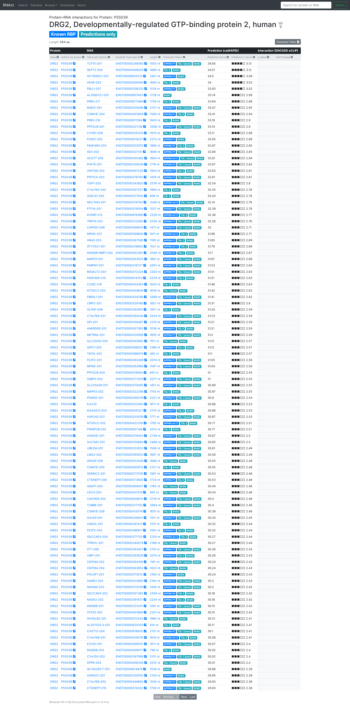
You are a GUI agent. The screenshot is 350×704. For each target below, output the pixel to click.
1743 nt (155, 391)
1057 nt (155, 309)
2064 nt (155, 505)
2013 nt (155, 429)
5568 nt (155, 297)
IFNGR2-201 (95, 397)
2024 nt (155, 316)
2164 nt (155, 581)
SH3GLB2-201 (96, 618)
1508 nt (155, 448)
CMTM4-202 (95, 562)
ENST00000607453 (129, 95)
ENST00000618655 (129, 631)
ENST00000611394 (129, 120)
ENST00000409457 (129, 486)
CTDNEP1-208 (97, 480)
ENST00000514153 (129, 278)
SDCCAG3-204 (97, 536)
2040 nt (155, 253)
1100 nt (155, 240)
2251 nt (155, 612)
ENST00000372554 (129, 618)
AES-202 (93, 152)
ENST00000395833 (129, 454)
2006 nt (155, 126)
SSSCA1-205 (95, 196)
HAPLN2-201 (96, 416)
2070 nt (155, 278)
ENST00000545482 (129, 158)
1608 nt (155, 152)
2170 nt (155, 410)
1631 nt (155, 511)
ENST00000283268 (129, 360)
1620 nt (155, 284)
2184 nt (155, 574)
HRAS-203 (94, 240)
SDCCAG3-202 (97, 593)
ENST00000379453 (129, 435)
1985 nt (155, 618)
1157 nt (155, 517)
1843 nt (155, 120)
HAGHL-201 (95, 524)
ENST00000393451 (129, 549)
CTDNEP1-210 (96, 688)
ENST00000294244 (129, 316)
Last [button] (192, 696)
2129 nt (155, 536)
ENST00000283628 (129, 555)
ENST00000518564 (129, 372)
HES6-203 (94, 82)
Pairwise (36, 5)
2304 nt (155, 593)
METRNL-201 (96, 335)
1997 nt (155, 473)
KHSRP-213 (94, 215)
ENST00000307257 (129, 189)
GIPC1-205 (94, 347)
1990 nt (155, 145)
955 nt (154, 492)
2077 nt (155, 379)
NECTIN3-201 (96, 202)
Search (23, 5)
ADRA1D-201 (95, 435)
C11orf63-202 (96, 189)
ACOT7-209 (95, 158)
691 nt (154, 372)
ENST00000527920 (129, 196)
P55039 (66, 63)
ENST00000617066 (129, 101)
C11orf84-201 (96, 316)
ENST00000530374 (129, 133)
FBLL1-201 (94, 88)
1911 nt (154, 341)
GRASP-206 (95, 461)
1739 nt (155, 95)
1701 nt (155, 524)
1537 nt (155, 208)
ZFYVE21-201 (96, 246)
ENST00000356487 (129, 322)
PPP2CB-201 (95, 126)
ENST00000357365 (129, 593)
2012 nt (155, 662)
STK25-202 (95, 612)
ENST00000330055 (129, 675)
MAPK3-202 (95, 391)
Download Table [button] (287, 41)
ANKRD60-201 (97, 328)
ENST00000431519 (129, 492)
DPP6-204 (94, 662)
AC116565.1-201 (98, 76)
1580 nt (155, 114)
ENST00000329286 (129, 107)
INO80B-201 (95, 606)
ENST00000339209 (129, 164)
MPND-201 (94, 366)
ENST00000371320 (129, 379)
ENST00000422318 (129, 423)
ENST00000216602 (129, 246)
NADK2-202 (95, 599)
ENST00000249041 (129, 517)
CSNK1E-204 (96, 114)
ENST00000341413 (129, 524)
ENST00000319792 (129, 202)
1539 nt (155, 669)
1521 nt (155, 246)
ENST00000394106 (129, 562)
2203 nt (155, 272)
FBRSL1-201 (95, 297)
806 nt (154, 196)
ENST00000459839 (129, 290)
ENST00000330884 (129, 442)
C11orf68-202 (96, 681)
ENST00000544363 (129, 284)
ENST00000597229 (129, 170)
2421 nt (155, 76)
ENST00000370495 (129, 385)
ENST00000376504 (129, 208)
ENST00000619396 (129, 215)
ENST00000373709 (129, 473)
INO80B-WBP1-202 (100, 253)
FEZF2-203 (94, 530)
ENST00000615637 (129, 139)
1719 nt (155, 164)
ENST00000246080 (129, 63)
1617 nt (155, 404)
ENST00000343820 (129, 183)
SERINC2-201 (96, 473)
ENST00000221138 (129, 126)
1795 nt (155, 423)
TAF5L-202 (94, 353)
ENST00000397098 (129, 656)
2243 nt (155, 599)
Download (67, 5)
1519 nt (155, 88)
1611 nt (154, 234)
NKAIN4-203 (95, 587)
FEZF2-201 (94, 360)
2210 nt (155, 322)
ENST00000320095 (129, 335)
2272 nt (155, 139)
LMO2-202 (94, 454)
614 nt (154, 625)
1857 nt (155, 303)
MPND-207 (94, 234)
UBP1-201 (93, 555)
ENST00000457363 (129, 328)
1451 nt (155, 385)
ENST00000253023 (129, 448)
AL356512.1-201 (98, 95)
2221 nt (155, 397)
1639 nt (155, 290)
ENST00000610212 (129, 76)
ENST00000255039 (129, 416)
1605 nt (155, 335)
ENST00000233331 (129, 606)
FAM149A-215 (96, 278)
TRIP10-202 (95, 221)
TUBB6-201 (94, 505)
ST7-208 (93, 549)
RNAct (8, 5)
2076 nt (155, 183)
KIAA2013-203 (97, 410)
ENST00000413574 (129, 511)
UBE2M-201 (95, 448)
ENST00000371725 (129, 536)
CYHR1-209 (95, 133)
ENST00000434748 (129, 297)
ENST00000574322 (129, 688)
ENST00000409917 (129, 650)
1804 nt (155, 158)
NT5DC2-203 (96, 290)
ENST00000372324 (129, 272)
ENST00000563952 (129, 568)
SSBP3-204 (95, 379)
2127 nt (155, 467)
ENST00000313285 (129, 221)
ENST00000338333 (129, 88)
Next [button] (184, 696)
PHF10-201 (94, 164)
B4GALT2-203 (96, 272)
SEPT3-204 (95, 70)
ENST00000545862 (129, 341)
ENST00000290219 (129, 397)
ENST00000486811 (129, 530)
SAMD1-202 (95, 581)
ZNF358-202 (96, 170)
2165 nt (155, 486)
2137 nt (155, 107)
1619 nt (155, 637)
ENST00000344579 (129, 543)
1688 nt (155, 461)
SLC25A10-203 (97, 341)
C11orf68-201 (96, 637)
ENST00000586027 (129, 347)
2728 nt (155, 435)
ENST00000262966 (129, 366)
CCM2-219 (94, 284)
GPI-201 (92, 322)
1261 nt (155, 606)
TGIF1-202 (94, 183)
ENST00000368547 (129, 644)
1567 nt (155, 366)
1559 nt (155, 681)
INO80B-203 (95, 650)
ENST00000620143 (129, 625)
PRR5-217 (93, 101)
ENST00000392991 (129, 309)
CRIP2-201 (94, 303)
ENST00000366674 (129, 353)
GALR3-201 (94, 517)
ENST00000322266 (129, 391)
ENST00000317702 (129, 505)
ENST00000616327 (129, 410)
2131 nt (155, 631)
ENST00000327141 (129, 152)
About (81, 5)
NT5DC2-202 (96, 423)
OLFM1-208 (95, 309)
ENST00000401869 (129, 612)
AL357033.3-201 (98, 625)
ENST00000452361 (129, 253)
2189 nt (155, 543)
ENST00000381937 (129, 599)
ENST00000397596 (129, 240)
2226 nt (155, 215)
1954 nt (155, 170)
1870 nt (155, 133)
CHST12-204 (96, 631)
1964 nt (155, 189)
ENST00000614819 (129, 669)
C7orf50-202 (96, 656)
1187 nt (155, 562)
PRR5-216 (93, 120)
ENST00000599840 (129, 234)
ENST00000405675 (129, 467)
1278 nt (155, 499)
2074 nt (155, 360)
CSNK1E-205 (96, 467)
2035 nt (155, 221)
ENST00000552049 (129, 461)
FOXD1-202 (95, 139)
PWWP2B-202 (96, 429)
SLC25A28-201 (97, 385)
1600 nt (155, 82)
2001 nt (155, 265)
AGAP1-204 (95, 486)
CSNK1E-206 (96, 511)
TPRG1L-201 (95, 543)
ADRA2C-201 (96, 675)
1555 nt (155, 63)
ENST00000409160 (129, 82)
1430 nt (155, 587)
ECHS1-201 (94, 644)
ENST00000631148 (129, 429)
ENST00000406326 (129, 662)
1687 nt (155, 454)
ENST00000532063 (129, 404)
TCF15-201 (94, 63)
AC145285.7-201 (98, 669)
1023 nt (155, 568)
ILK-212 (92, 404)
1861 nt (155, 259)
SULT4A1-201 (96, 442)
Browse (50, 5)
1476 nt (155, 177)
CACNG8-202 (96, 499)
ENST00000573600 (129, 480)
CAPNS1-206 (96, 227)
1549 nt (155, 202)
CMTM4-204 (95, 568)
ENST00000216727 (129, 265)
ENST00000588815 (129, 227)
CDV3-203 (94, 492)
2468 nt (155, 442)
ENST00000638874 (129, 499)
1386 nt (155, 347)
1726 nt (155, 101)
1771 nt (154, 416)
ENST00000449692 (129, 681)
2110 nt (155, 549)
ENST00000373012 (129, 574)
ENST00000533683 (129, 581)
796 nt (154, 650)
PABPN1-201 (95, 265)
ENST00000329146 (129, 303)
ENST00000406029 (129, 70)
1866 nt (155, 70)
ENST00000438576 (129, 637)
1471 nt (155, 227)
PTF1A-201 (94, 208)
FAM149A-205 (96, 145)
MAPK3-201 (95, 259)
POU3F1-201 (95, 574)
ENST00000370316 (129, 587)
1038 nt (155, 328)
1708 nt (155, 688)
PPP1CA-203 (95, 177)
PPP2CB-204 (96, 372)
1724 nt (155, 480)
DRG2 (54, 63)
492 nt (154, 353)
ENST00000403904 (129, 114)
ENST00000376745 (129, 177)
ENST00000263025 (129, 259)
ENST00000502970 (129, 145)
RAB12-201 (94, 107)
